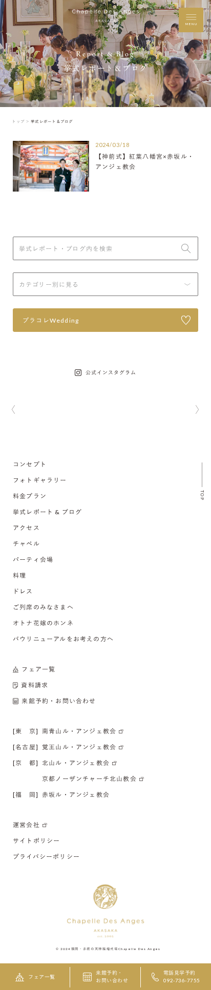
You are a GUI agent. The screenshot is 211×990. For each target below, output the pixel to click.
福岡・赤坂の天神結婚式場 (94, 948)
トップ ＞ (21, 121)
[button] (13, 410)
